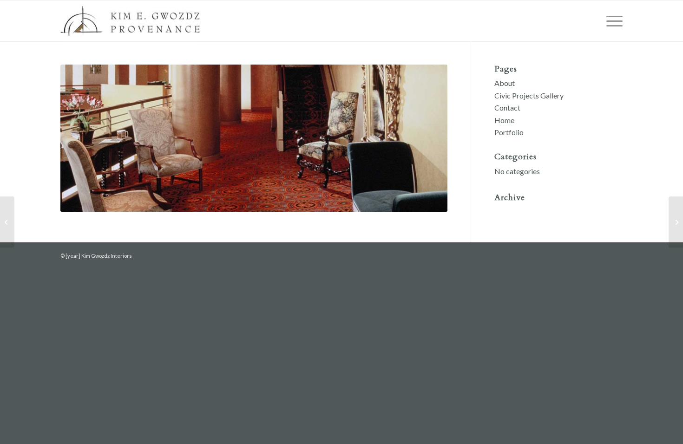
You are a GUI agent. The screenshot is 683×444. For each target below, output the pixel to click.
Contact (507, 107)
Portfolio (509, 132)
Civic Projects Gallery (529, 95)
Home (504, 120)
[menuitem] (611, 20)
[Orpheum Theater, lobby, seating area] (676, 222)
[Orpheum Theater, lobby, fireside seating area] (7, 222)
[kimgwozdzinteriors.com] (130, 20)
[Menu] (611, 20)
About (504, 82)
